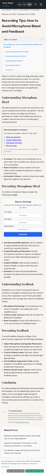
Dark (24, 4)
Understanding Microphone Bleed (17, 52)
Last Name (7, 219)
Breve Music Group (23, 422)
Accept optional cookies (34, 471)
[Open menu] (41, 4)
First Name (8, 212)
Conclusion (9, 70)
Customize (5, 467)
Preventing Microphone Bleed (15, 56)
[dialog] (23, 466)
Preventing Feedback (12, 65)
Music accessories (13, 137)
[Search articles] (35, 4)
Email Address (9, 226)
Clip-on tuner (11, 145)
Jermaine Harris (16, 411)
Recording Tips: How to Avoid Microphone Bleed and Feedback (23, 45)
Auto (29, 4)
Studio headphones (14, 140)
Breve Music (8, 4)
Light (19, 4)
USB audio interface (14, 143)
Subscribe (23, 234)
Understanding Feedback (14, 61)
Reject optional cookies (15, 471)
